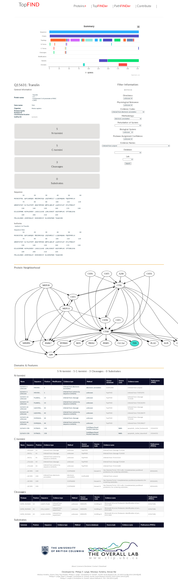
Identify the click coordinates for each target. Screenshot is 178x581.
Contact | (96, 566)
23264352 (154, 428)
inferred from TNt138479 (136, 413)
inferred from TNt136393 (136, 403)
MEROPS (83, 504)
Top (29, 4)
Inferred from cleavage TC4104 (114, 462)
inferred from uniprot (135, 387)
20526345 (153, 471)
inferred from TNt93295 (136, 393)
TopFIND (109, 393)
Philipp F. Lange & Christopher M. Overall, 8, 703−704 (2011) (87, 578)
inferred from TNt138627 (136, 423)
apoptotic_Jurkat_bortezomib (138, 428)
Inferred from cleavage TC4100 (114, 450)
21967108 (151, 504)
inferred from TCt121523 (112, 457)
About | (74, 566)
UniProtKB (109, 387)
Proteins (80, 6)
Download (102, 566)
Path (122, 6)
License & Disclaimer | (84, 566)
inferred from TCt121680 (112, 466)
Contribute (144, 6)
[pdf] (139, 574)
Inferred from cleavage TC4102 (114, 453)
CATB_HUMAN (25, 504)
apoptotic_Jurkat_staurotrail (137, 433)
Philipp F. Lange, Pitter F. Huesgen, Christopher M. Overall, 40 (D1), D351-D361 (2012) (87, 576)
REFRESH (128, 90)
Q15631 (35, 117)
